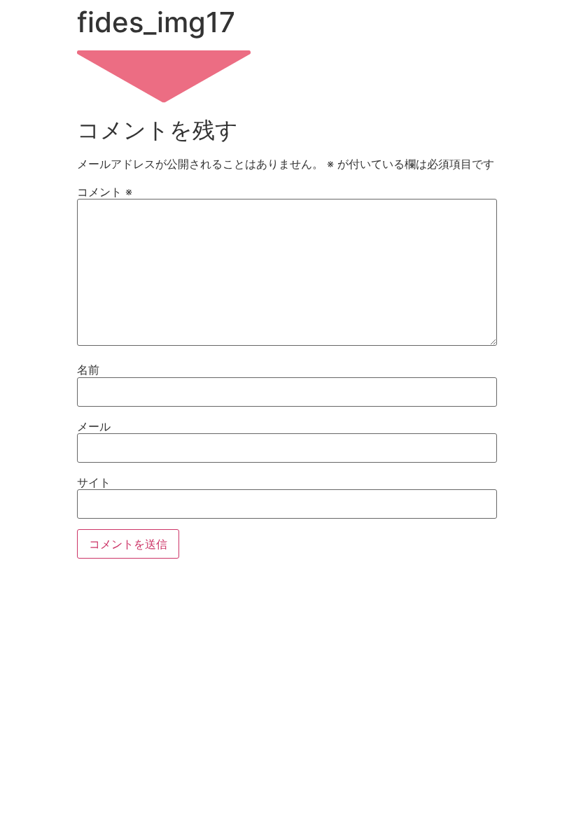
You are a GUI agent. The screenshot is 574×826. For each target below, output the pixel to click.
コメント (104, 191)
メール (94, 426)
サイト (94, 482)
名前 (88, 369)
